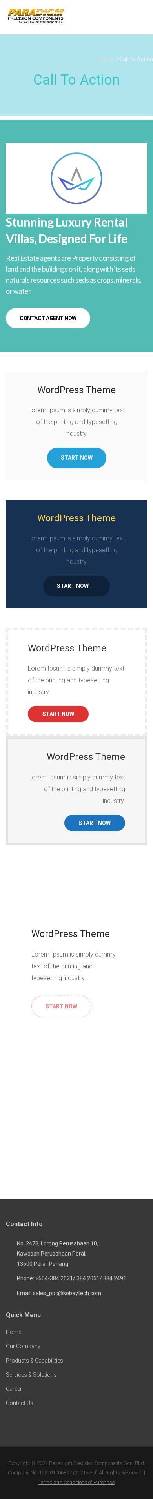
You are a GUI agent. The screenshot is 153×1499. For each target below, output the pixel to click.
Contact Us (19, 1403)
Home (107, 59)
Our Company (23, 1346)
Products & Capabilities (34, 1361)
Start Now (77, 458)
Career (14, 1389)
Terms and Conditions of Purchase (76, 1482)
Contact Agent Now (48, 318)
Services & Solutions (31, 1375)
